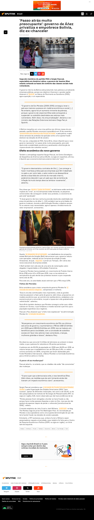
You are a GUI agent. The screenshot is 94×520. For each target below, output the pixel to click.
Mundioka (5, 483)
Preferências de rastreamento (31, 501)
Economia (47, 428)
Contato (25, 499)
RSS (19, 501)
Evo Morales (60, 428)
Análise (22, 428)
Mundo (34, 428)
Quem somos (6, 499)
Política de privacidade (36, 499)
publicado (62, 408)
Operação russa (33, 483)
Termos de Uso (16, 499)
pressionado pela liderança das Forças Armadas (37, 133)
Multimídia (69, 483)
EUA (67, 428)
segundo (39, 261)
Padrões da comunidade (9, 501)
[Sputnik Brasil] (9, 15)
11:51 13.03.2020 (24, 35)
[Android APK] (7, 508)
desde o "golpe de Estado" (41, 189)
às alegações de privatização (36, 254)
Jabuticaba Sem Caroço (18, 483)
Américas (28, 428)
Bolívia (53, 428)
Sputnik (31, 94)
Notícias (41, 428)
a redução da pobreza (37, 314)
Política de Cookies (50, 499)
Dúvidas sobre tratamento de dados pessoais (71, 499)
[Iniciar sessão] (86, 14)
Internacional (46, 483)
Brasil (55, 483)
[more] (5, 32)
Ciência (61, 483)
